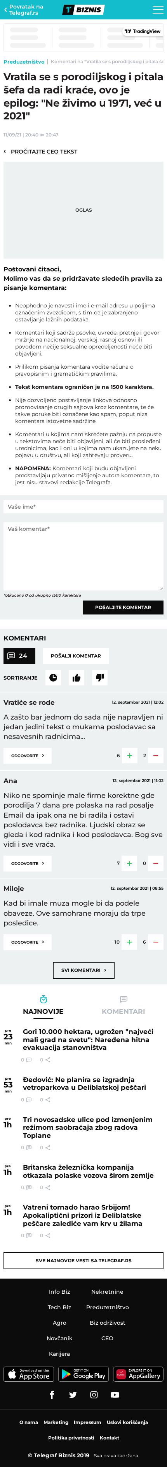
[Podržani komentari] (76, 677)
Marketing (55, 1422)
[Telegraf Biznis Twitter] (73, 1395)
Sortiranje (20, 678)
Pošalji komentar (76, 656)
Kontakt (109, 1438)
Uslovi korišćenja (127, 1422)
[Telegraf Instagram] (94, 1395)
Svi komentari (83, 969)
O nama (28, 1422)
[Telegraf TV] (115, 1395)
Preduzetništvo (24, 62)
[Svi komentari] (53, 677)
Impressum (87, 1422)
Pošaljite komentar (123, 607)
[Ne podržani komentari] (100, 677)
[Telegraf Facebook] (52, 1395)
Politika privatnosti (71, 1438)
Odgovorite (27, 755)
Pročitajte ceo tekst (40, 151)
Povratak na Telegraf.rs (26, 9)
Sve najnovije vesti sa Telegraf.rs (84, 1260)
